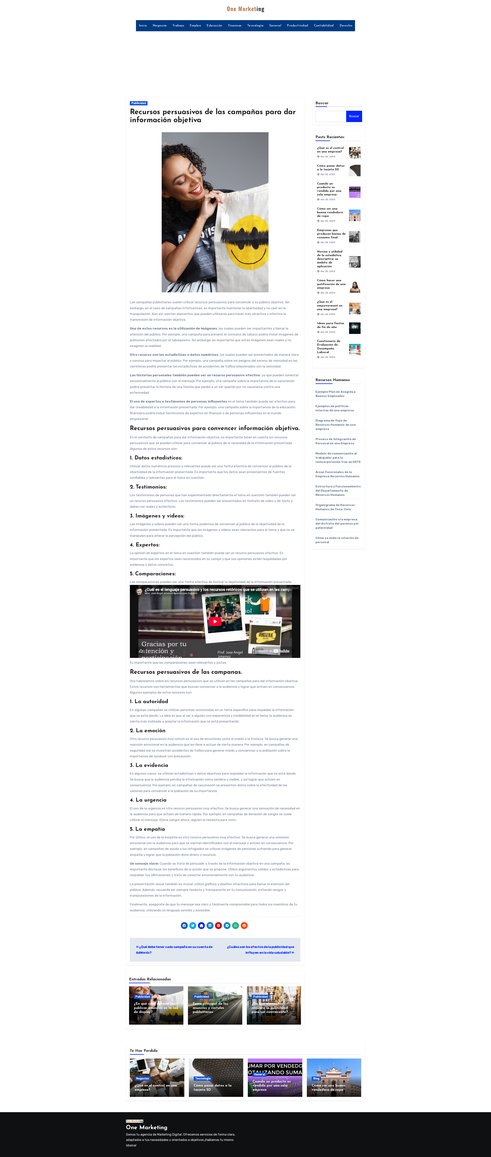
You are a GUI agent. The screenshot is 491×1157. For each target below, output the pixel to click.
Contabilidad (324, 25)
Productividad (297, 25)
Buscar (322, 103)
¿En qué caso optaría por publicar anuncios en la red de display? (156, 1008)
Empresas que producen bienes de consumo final (331, 234)
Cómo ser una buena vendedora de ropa (330, 212)
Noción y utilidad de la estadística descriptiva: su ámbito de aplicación (329, 259)
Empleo (195, 25)
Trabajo (178, 25)
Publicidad (138, 103)
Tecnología (255, 25)
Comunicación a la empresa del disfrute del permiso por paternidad (337, 524)
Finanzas (234, 25)
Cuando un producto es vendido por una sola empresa (272, 1086)
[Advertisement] (245, 62)
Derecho (345, 25)
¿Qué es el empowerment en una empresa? (329, 305)
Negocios (160, 25)
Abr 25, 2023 (327, 156)
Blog (316, 1078)
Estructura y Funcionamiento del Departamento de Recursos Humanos (338, 491)
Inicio (143, 25)
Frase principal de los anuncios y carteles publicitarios (210, 1008)
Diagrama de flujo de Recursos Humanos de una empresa (336, 425)
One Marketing (146, 1128)
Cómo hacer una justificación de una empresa (331, 284)
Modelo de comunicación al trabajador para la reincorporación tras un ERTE (338, 458)
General (275, 25)
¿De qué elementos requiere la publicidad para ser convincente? (270, 1008)
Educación (214, 25)
